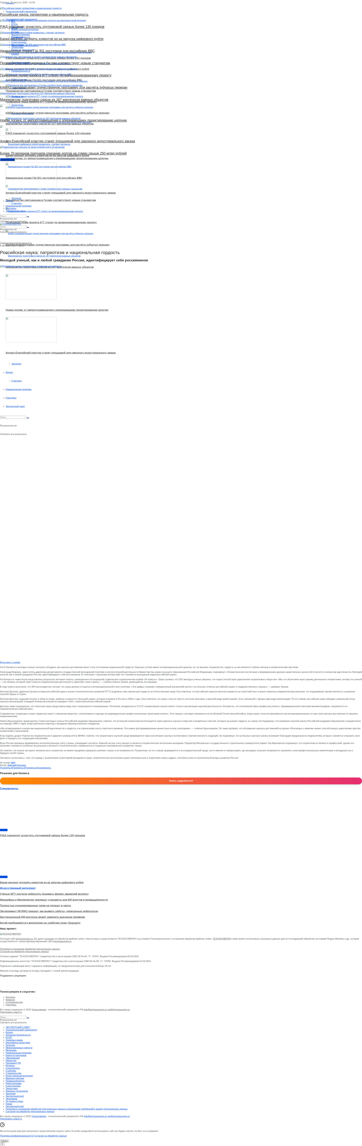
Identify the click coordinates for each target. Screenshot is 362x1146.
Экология (16, 198)
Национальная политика (18, 206)
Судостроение (13, 1086)
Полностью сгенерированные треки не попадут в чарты (35, 905)
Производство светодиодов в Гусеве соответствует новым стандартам (55, 63)
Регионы (10, 1065)
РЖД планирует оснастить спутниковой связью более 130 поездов (52, 26)
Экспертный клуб (15, 1096)
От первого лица (14, 1101)
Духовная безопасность (18, 1035)
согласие (49, 939)
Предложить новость (11, 1012)
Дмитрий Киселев (16, 765)
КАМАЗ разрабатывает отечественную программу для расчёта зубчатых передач (63, 87)
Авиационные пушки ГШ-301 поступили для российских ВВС (47, 51)
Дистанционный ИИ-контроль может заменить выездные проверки (42, 916)
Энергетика (12, 1088)
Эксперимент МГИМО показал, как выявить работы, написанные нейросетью (49, 911)
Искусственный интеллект (19, 1076)
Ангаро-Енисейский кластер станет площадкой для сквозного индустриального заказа (67, 141)
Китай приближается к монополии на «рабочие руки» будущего (40, 922)
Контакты (10, 997)
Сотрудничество (14, 1002)
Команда (10, 1000)
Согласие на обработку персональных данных (24, 951)
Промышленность (15, 1081)
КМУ (13, 762)
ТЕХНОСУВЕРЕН (222, 939)
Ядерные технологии (17, 1091)
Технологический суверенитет (21, 1030)
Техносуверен (38, 1009)
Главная (4, 243)
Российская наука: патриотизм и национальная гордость (44, 14)
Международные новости (19, 1048)
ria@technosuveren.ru (119, 1009)
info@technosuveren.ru (95, 1009)
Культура (10, 1045)
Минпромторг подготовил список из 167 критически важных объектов (54, 99)
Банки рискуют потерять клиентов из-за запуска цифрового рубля (51, 39)
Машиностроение (15, 1078)
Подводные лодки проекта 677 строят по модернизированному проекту (55, 75)
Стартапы (16, 203)
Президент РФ (13, 1063)
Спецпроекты (13, 1068)
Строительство (13, 1073)
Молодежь (11, 1050)
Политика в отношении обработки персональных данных (30, 949)
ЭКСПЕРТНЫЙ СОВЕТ (18, 1027)
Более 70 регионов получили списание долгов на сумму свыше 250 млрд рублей (63, 153)
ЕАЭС (9, 1037)
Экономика (11, 1099)
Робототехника (13, 1083)
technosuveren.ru (24, 939)
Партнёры (11, 208)
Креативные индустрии (18, 1042)
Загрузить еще (7, 160)
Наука (9, 1104)
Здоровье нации (14, 1040)
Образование (13, 1058)
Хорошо (4, 1141)
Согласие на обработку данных (50, 1136)
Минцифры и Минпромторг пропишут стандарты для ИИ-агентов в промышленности (54, 899)
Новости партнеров (16, 1055)
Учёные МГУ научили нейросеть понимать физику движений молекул (44, 893)
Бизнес (9, 201)
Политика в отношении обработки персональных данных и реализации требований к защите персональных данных (67, 1109)
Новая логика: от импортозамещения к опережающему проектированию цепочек (63, 120)
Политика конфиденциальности (16, 1136)
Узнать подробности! (181, 781)
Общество (11, 1060)
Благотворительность (20, 243)
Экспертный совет (15, 211)
